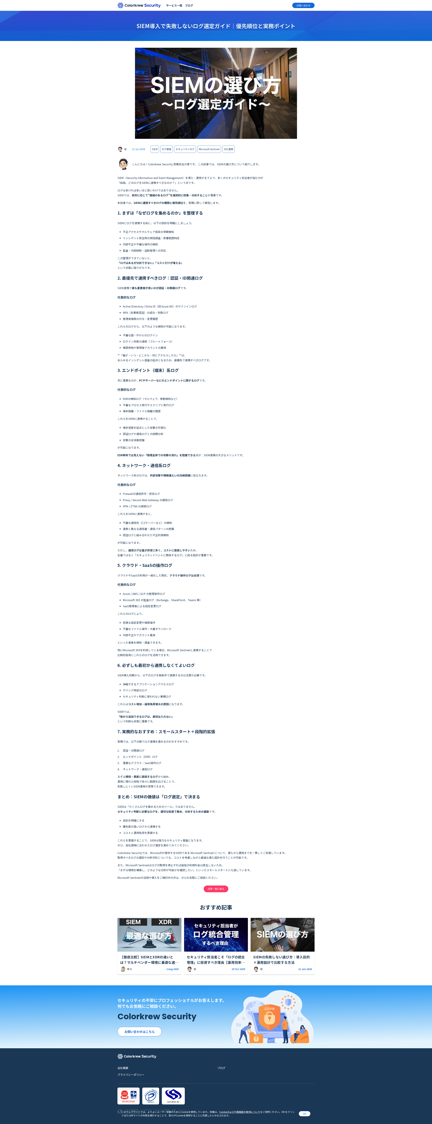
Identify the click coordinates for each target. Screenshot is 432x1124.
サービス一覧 (174, 5)
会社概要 (122, 1068)
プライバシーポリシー (130, 1075)
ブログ (189, 5)
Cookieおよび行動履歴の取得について (239, 1112)
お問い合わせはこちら (139, 1031)
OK (304, 1113)
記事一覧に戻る (216, 888)
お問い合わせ (303, 5)
